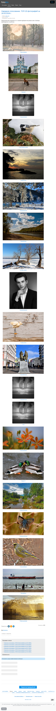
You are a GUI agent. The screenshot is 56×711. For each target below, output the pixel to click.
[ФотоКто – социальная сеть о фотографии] (4, 2)
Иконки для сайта (38, 696)
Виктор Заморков (24, 52)
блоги (11, 691)
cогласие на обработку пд (37, 692)
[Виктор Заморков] (23, 50)
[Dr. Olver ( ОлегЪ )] (23, 268)
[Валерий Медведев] (23, 209)
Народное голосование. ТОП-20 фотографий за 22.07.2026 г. (18, 650)
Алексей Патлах (23, 241)
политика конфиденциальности (23, 692)
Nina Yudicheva (23, 593)
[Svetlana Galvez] (23, 341)
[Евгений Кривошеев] (23, 308)
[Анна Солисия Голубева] (23, 145)
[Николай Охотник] (23, 398)
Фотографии (4, 5)
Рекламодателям (29, 696)
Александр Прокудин (23, 536)
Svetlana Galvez (23, 342)
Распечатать (5, 630)
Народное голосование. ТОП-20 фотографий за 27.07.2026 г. (18, 651)
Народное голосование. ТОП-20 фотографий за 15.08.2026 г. (18, 644)
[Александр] (23, 90)
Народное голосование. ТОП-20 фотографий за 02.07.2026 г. (18, 648)
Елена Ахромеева (23, 450)
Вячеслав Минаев (23, 566)
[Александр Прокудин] (23, 534)
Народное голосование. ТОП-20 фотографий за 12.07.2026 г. (18, 646)
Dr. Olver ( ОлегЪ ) (23, 270)
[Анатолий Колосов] (23, 373)
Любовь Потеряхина (23, 510)
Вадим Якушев (23, 180)
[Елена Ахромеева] (23, 449)
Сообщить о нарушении (6, 633)
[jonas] (23, 423)
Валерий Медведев (23, 210)
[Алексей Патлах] (23, 239)
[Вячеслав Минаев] (23, 565)
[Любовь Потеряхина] (23, 508)
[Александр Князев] (23, 115)
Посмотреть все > (6, 654)
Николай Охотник (24, 399)
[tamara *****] (23, 479)
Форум (16, 5)
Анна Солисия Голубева (23, 147)
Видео (13, 5)
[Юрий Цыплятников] (23, 619)
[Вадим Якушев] (23, 179)
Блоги (9, 5)
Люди (20, 5)
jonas (24, 424)
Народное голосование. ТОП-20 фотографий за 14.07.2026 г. (18, 642)
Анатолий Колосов (23, 374)
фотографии (5, 691)
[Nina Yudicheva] (23, 591)
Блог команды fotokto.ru (19, 696)
